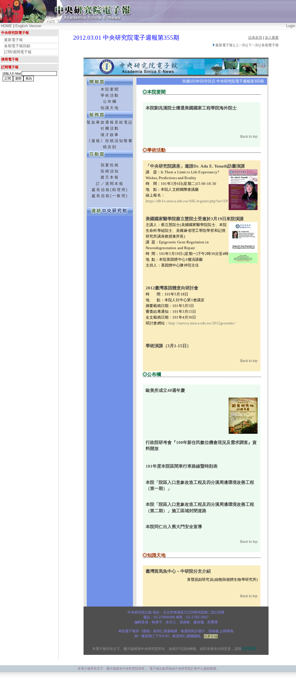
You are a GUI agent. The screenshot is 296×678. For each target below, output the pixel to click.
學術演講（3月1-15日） (168, 345)
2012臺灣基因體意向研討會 (172, 288)
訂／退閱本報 (110, 183)
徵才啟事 (110, 135)
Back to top (249, 137)
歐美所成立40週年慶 (165, 390)
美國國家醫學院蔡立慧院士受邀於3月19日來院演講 (195, 218)
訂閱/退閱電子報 (18, 52)
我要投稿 (110, 165)
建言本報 (110, 177)
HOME (6, 26)
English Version (28, 26)
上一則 (240, 45)
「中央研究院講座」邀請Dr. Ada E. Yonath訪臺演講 (195, 166)
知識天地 (110, 108)
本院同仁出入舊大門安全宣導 (174, 526)
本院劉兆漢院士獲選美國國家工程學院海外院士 (191, 108)
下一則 (253, 45)
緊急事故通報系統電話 (110, 122)
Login (290, 26)
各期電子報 (270, 45)
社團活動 (110, 128)
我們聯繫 (248, 648)
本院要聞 (110, 89)
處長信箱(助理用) (110, 190)
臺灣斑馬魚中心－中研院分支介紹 (178, 571)
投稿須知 (110, 171)
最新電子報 (13, 40)
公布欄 (110, 101)
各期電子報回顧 (17, 46)
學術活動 (110, 95)
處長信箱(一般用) (110, 196)
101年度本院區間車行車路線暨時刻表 (182, 466)
